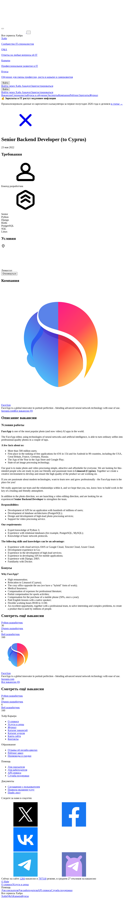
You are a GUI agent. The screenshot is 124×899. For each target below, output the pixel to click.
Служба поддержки (18, 775)
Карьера (17, 896)
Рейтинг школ (15, 753)
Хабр (4, 896)
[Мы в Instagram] (74, 850)
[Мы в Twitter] (25, 825)
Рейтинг (74, 95)
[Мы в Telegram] (25, 875)
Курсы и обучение (37, 95)
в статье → (117, 103)
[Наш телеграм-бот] (74, 875)
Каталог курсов (16, 733)
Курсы (25, 896)
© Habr (5, 881)
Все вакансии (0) (23, 410)
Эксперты (52, 95)
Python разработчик (12, 622)
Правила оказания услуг (21, 789)
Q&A (10, 896)
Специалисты (19, 95)
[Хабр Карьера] (13, 32)
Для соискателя (16, 767)
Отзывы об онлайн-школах (22, 750)
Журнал (93, 95)
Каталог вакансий (18, 730)
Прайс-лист (14, 792)
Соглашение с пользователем (24, 786)
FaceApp (6, 405)
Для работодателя (17, 769)
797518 (42, 878)
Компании (64, 95)
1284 (22, 878)
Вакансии (6, 95)
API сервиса (14, 772)
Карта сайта (14, 736)
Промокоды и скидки (19, 755)
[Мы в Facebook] (74, 825)
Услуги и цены (16, 724)
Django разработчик (12, 628)
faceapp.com (7, 410)
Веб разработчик (10, 634)
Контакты (13, 739)
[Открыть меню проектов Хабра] (2, 28)
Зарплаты (84, 95)
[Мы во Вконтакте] (25, 850)
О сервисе (13, 721)
